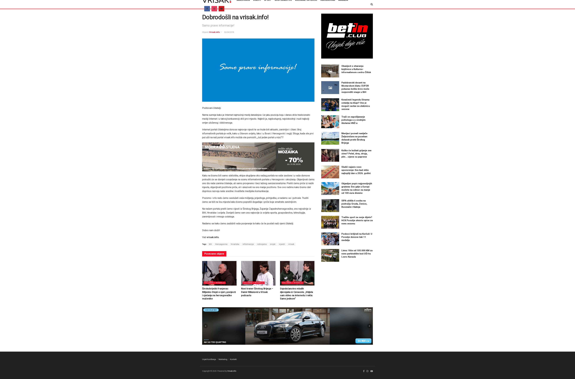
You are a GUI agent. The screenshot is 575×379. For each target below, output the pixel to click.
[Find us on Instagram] (214, 8)
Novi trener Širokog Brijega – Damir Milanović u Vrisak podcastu (257, 292)
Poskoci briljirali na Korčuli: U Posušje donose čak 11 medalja (356, 237)
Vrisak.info (214, 32)
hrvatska (235, 244)
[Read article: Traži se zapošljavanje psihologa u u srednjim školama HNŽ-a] (330, 121)
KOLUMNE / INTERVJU (215, 283)
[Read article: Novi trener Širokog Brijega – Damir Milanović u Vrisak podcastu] (258, 273)
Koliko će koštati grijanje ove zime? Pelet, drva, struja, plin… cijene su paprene (356, 153)
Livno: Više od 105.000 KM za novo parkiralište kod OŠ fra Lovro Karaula (357, 253)
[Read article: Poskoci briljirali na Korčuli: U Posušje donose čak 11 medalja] (330, 238)
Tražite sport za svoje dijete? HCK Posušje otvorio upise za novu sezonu (357, 220)
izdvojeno (262, 244)
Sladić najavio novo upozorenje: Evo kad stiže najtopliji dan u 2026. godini (356, 170)
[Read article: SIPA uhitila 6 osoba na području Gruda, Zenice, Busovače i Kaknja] (330, 205)
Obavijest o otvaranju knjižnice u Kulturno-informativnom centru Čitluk (356, 69)
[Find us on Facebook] (207, 8)
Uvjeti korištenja (209, 359)
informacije (248, 244)
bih (210, 244)
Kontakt (233, 359)
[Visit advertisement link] (258, 156)
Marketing (223, 359)
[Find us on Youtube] (221, 8)
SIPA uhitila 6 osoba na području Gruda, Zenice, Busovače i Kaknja (354, 203)
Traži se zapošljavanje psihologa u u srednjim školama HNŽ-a (353, 119)
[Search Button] (372, 4)
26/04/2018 (229, 32)
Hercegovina (221, 244)
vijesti (282, 244)
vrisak (291, 244)
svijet (273, 244)
